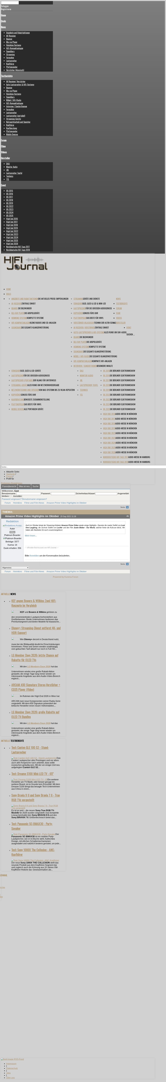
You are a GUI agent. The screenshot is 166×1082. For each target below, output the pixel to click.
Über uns (10, 1078)
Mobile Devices (12, 134)
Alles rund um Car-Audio (115, 332)
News (3, 27)
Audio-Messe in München (126, 413)
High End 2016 (12, 218)
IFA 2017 (9, 196)
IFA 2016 (9, 193)
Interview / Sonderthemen (16, 106)
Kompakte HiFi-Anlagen (102, 361)
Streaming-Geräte (13, 118)
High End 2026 (12, 243)
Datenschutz (12, 1068)
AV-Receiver (11, 35)
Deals (3, 21)
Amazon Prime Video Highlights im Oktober (67, 503)
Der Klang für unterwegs (44, 380)
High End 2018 (12, 224)
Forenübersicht (9, 486)
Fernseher (10, 57)
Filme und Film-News (34, 503)
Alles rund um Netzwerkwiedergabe (43, 385)
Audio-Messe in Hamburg (139, 457)
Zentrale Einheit (28, 303)
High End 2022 (12, 231)
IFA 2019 (9, 203)
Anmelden (34, 556)
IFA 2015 (9, 190)
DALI (8, 163)
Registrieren (16, 483)
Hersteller (5, 158)
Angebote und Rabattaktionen (18, 32)
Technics (9, 176)
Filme (3, 146)
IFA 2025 (9, 215)
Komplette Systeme (35, 318)
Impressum (11, 1064)
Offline (12, 532)
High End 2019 (12, 228)
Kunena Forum (71, 577)
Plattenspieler (12, 66)
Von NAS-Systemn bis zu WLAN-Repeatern (57, 389)
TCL (7, 179)
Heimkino (17, 503)
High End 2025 (12, 240)
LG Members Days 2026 (38, 666)
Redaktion (12, 521)
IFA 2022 (9, 206)
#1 (128, 516)
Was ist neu (24, 486)
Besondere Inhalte (105, 365)
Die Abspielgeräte (32, 313)
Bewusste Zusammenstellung (37, 399)
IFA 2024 (9, 212)
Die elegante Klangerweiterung (35, 327)
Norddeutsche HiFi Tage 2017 (18, 246)
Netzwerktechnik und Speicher (18, 121)
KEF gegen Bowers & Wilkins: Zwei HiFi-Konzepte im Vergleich (33, 603)
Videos (4, 152)
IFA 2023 (9, 209)
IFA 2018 (9, 200)
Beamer (9, 38)
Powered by (58, 577)
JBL (7, 169)
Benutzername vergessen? (34, 499)
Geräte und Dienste (91, 298)
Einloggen (6, 483)
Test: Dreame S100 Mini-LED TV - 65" (32, 773)
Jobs (8, 1073)
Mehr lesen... (31, 536)
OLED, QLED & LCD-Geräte (30, 370)
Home (3, 15)
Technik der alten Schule (105, 322)
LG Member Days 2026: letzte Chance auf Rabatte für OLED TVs (34, 657)
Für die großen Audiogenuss (99, 308)
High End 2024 (12, 237)
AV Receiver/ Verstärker (15, 81)
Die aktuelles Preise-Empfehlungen (53, 298)
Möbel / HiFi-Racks (13, 100)
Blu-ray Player (11, 42)
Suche (36, 486)
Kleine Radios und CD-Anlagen (43, 322)
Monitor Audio (11, 166)
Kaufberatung (11, 128)
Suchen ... (130, 334)
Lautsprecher (11, 60)
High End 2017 (12, 221)
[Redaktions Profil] (12, 525)
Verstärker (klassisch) (15, 70)
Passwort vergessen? (12, 499)
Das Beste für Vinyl (94, 318)
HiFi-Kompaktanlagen (14, 48)
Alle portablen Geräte (33, 409)
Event (3, 185)
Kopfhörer (10, 63)
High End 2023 (12, 234)
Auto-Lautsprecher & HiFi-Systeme (20, 84)
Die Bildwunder (25, 308)
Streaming (10, 54)
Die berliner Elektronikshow (122, 370)
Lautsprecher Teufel (14, 173)
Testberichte (7, 76)
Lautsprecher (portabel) (15, 115)
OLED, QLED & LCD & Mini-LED (94, 303)
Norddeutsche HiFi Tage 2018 (18, 249)
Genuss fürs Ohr (90, 313)
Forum (3, 140)
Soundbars (10, 51)
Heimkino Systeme (13, 45)
